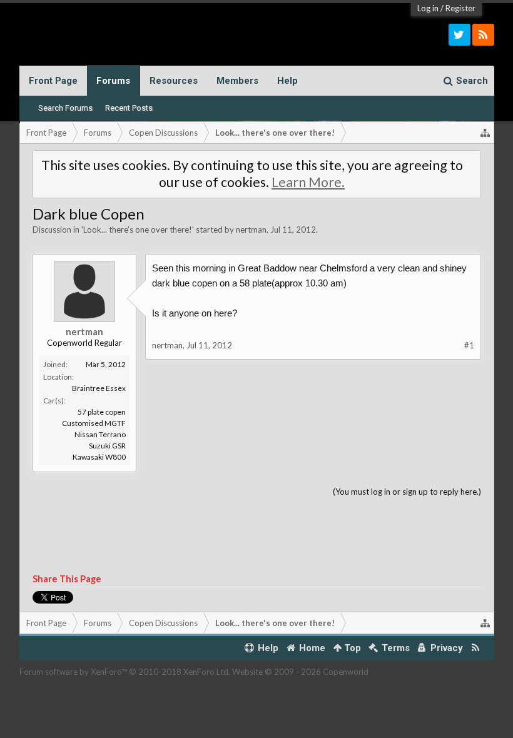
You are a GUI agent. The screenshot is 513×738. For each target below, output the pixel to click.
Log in (428, 8)
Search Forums (65, 108)
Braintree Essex (99, 388)
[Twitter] (459, 35)
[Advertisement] (257, 536)
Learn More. (308, 182)
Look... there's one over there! (137, 230)
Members (237, 80)
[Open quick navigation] (485, 132)
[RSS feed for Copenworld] (475, 648)
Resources (174, 80)
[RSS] (483, 35)
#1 (469, 345)
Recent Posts (129, 108)
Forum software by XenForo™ (124, 672)
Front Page (53, 80)
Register (460, 8)
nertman (251, 230)
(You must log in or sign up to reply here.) (407, 492)
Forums (113, 80)
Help (287, 80)
